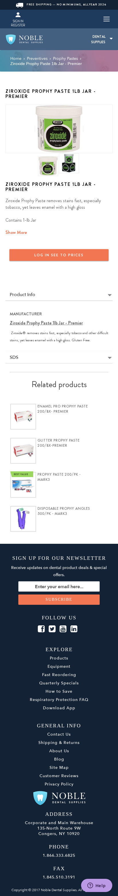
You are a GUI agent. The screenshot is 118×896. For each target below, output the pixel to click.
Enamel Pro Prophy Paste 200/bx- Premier (63, 409)
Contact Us (59, 734)
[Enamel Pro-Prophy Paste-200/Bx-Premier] (23, 416)
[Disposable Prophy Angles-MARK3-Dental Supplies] (23, 519)
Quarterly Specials (59, 683)
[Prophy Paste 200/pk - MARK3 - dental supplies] (23, 484)
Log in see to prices (59, 255)
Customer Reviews (59, 776)
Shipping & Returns (59, 742)
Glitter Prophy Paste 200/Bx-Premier (59, 443)
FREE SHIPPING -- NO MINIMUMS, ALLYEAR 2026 (66, 4)
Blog (59, 759)
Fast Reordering (59, 675)
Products (59, 658)
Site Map (59, 767)
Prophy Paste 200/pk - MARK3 (59, 477)
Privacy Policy (59, 784)
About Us (59, 751)
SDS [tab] (14, 357)
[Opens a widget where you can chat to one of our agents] (96, 886)
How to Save (59, 691)
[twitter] (52, 629)
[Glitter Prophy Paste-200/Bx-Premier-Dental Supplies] (23, 450)
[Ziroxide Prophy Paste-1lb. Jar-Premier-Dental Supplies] (59, 129)
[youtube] (63, 629)
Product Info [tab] (22, 295)
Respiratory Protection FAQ (59, 699)
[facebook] (41, 629)
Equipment (59, 666)
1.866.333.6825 (59, 855)
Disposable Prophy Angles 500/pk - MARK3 (64, 511)
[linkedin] (73, 629)
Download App (59, 708)
